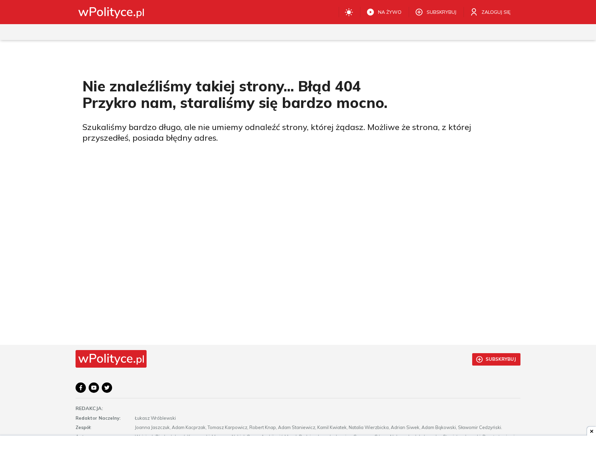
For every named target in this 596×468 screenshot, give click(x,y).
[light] (349, 12)
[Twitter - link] (107, 387)
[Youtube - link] (94, 387)
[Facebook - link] (81, 387)
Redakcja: (89, 408)
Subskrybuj (501, 359)
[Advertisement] (298, 452)
